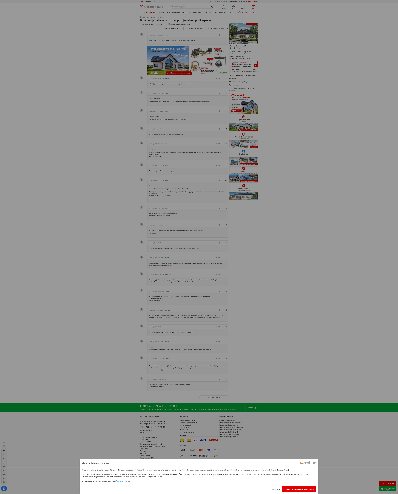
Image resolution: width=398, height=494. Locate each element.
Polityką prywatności (122, 481)
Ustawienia (276, 489)
